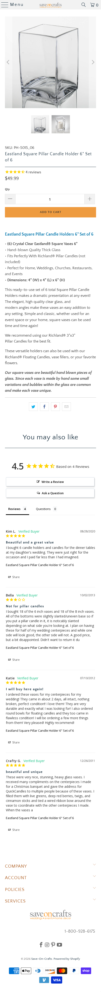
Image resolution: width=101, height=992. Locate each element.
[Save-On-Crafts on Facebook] (41, 944)
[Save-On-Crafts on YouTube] (59, 944)
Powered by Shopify (67, 958)
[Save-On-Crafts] (50, 4)
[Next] (92, 62)
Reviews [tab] (14, 509)
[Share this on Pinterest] (55, 406)
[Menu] (3, 4)
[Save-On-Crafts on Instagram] (47, 944)
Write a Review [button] (53, 482)
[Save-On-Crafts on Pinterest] (53, 944)
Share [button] (16, 577)
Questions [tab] (43, 509)
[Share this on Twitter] (33, 406)
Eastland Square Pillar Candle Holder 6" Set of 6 (40, 565)
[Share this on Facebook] (44, 406)
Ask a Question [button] (53, 493)
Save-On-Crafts (41, 958)
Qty (7, 189)
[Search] (83, 4)
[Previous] (8, 62)
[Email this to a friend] (66, 406)
